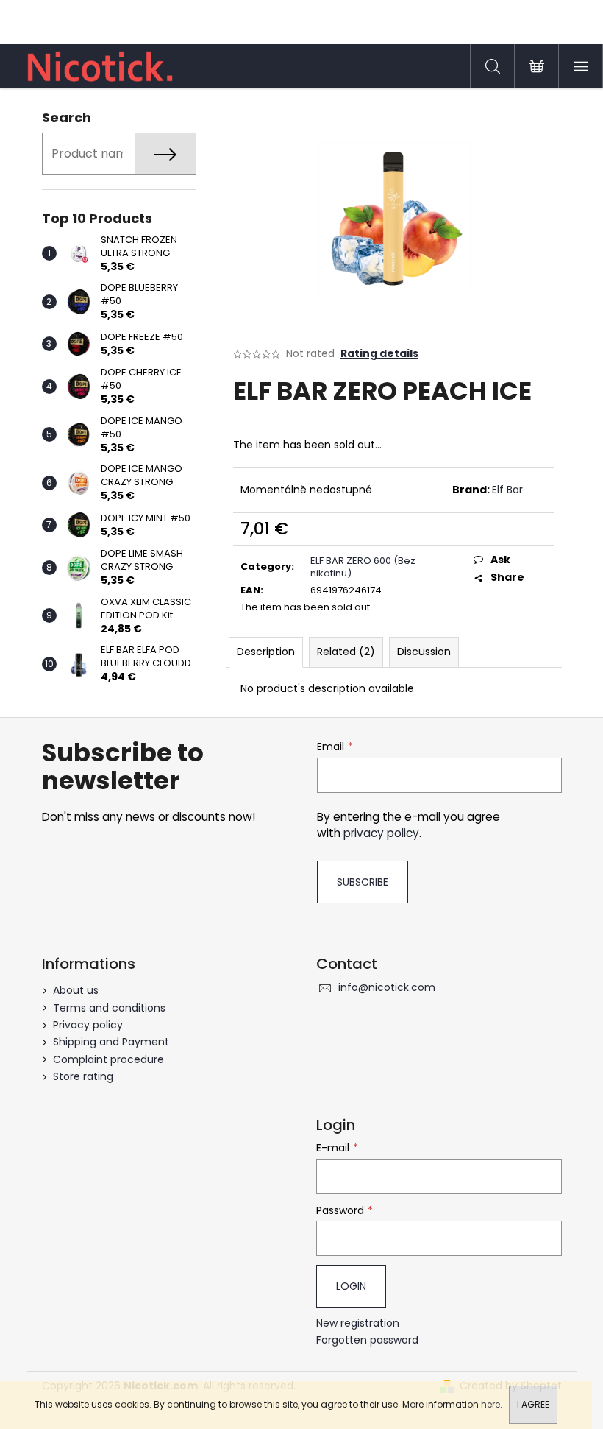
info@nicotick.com (386, 987)
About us (76, 990)
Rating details (379, 354)
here (490, 1404)
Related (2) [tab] (346, 651)
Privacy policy (88, 1024)
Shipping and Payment (111, 1041)
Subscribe (362, 882)
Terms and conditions (109, 1008)
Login (351, 1286)
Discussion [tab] (424, 651)
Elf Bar (507, 489)
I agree (533, 1404)
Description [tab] (266, 651)
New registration (357, 1323)
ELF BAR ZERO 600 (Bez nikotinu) (362, 567)
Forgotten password (367, 1340)
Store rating (83, 1076)
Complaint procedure (108, 1059)
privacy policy (381, 833)
